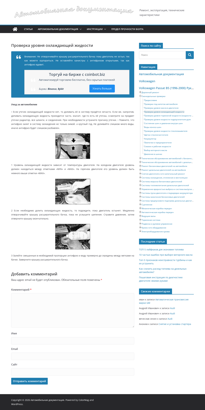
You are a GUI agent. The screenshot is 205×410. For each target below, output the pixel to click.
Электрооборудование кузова (156, 231)
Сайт (14, 364)
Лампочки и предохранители (158, 142)
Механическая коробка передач (157, 208)
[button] (80, 29)
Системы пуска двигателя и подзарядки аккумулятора (167, 193)
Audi (172, 308)
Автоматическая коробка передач (158, 212)
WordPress (17, 404)
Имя (14, 333)
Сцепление (147, 204)
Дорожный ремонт (150, 92)
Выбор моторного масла (155, 150)
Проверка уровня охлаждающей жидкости (164, 111)
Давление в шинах (153, 154)
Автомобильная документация (58, 29)
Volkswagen (147, 81)
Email (14, 349)
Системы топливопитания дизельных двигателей (165, 185)
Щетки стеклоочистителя (156, 135)
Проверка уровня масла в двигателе (161, 108)
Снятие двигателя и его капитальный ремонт (163, 173)
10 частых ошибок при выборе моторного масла (166, 254)
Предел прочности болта (127, 29)
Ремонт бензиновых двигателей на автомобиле (164, 166)
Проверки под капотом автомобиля (161, 104)
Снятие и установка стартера (175, 324)
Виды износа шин (152, 127)
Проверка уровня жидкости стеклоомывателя (165, 131)
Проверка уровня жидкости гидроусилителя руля (167, 119)
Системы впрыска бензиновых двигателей (162, 181)
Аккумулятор (150, 138)
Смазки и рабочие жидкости (157, 146)
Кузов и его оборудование (154, 227)
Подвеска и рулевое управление (157, 223)
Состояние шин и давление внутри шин (163, 123)
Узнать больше (102, 88)
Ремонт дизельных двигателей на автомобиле (164, 170)
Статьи (28, 29)
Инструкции (95, 29)
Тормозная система (151, 220)
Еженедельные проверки (153, 96)
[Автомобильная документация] (15, 29)
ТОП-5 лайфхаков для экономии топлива (161, 249)
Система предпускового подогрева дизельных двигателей (169, 200)
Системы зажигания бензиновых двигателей (163, 197)
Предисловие (150, 100)
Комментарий (21, 289)
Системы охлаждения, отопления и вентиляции (165, 177)
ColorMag (84, 400)
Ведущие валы (149, 216)
